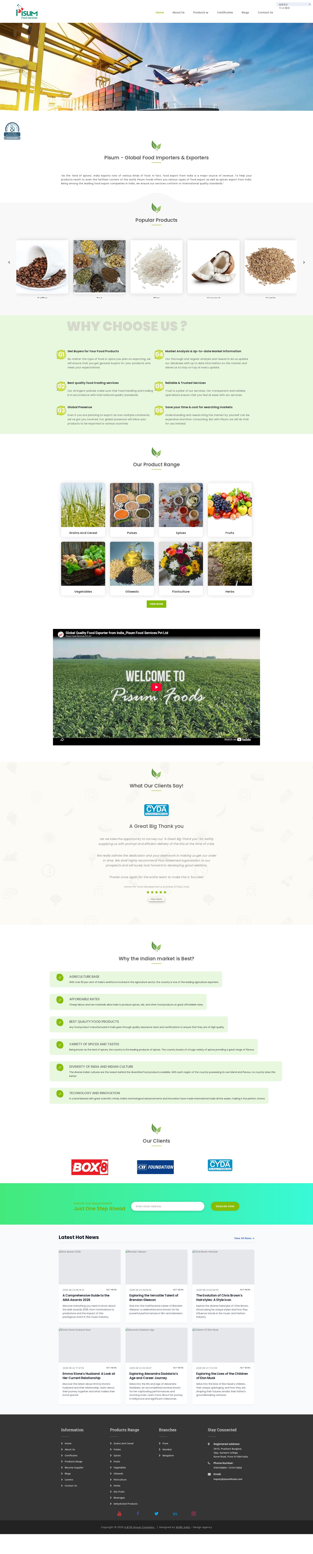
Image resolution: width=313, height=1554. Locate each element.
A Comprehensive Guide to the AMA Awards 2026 (86, 1297)
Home (160, 12)
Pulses (132, 533)
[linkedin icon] (175, 1513)
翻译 (287, 8)
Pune (164, 1443)
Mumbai (166, 1449)
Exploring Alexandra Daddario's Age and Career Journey (153, 1376)
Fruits (229, 533)
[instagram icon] (193, 1513)
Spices (181, 533)
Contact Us (265, 12)
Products (199, 12)
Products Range (72, 1461)
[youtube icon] (119, 1513)
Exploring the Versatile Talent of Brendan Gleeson (153, 1297)
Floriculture (181, 591)
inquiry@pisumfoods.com (228, 1479)
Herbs (229, 591)
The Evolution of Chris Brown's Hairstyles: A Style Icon (219, 1297)
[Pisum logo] (26, 11)
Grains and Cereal (83, 533)
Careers (68, 1479)
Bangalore (167, 1455)
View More (156, 604)
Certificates (225, 12)
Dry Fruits (118, 1491)
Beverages (118, 1497)
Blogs (245, 12)
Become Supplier (73, 1467)
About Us (178, 12)
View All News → (244, 1238)
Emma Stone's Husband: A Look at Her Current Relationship (89, 1376)
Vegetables (83, 591)
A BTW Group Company (139, 1527)
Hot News (111, 1290)
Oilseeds (132, 591)
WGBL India (183, 1527)
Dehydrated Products (125, 1503)
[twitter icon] (156, 1513)
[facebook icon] (138, 1513)
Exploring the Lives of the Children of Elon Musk (222, 1376)
